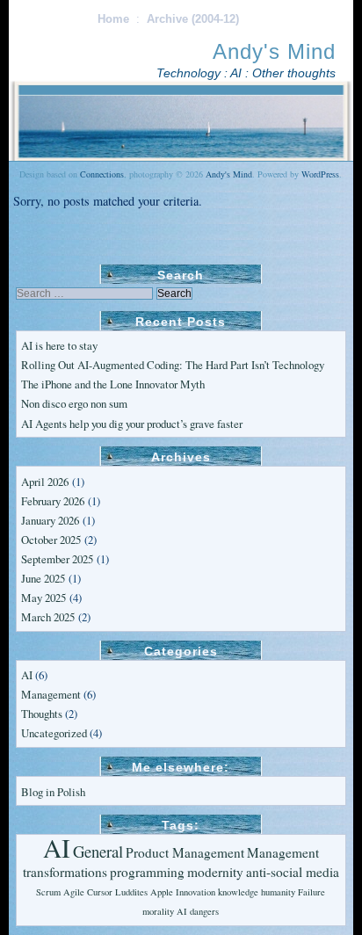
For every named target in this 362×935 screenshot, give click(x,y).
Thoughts (41, 713)
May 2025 (43, 597)
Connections (102, 174)
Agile (73, 892)
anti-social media (292, 872)
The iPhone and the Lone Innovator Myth (113, 384)
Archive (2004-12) (193, 18)
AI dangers (198, 911)
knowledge (238, 892)
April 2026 (45, 481)
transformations (65, 872)
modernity (215, 872)
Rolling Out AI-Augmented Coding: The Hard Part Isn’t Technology (172, 365)
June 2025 (43, 578)
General (98, 851)
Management (51, 694)
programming (147, 872)
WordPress (320, 174)
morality (158, 911)
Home (113, 18)
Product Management (185, 852)
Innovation (195, 892)
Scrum (48, 892)
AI (27, 675)
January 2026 (50, 520)
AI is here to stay (59, 345)
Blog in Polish (53, 792)
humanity (278, 892)
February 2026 (52, 501)
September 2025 (57, 559)
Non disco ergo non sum (74, 403)
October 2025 (51, 539)
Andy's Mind (274, 51)
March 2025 (48, 617)
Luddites (131, 892)
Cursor (99, 892)
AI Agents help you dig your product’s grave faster (132, 423)
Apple (161, 892)
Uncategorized (54, 733)
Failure (311, 892)
